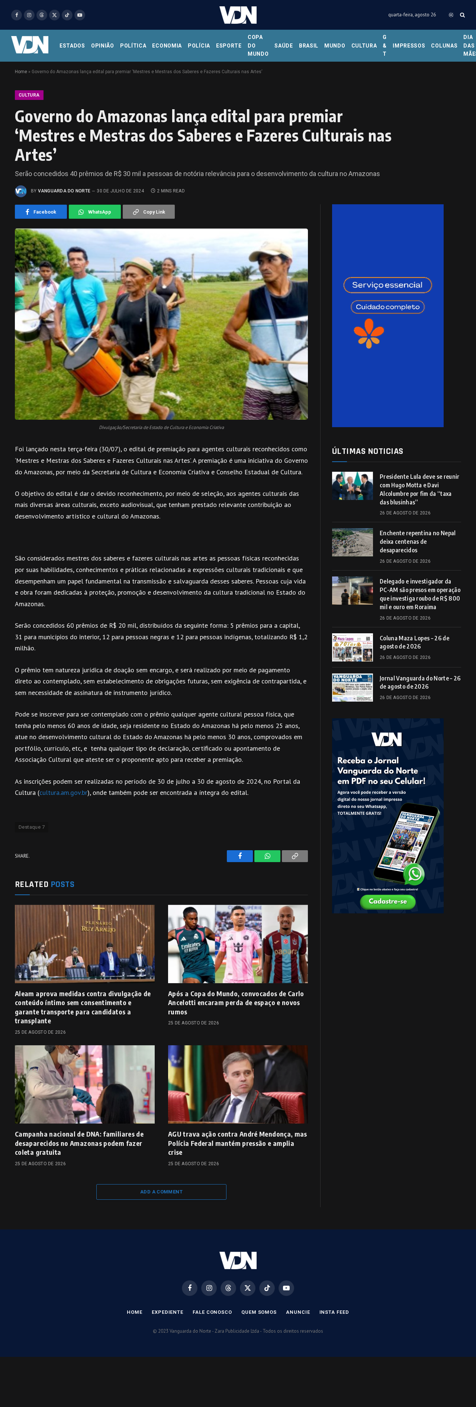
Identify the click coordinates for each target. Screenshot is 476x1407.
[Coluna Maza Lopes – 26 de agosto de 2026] (352, 647)
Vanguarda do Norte (64, 191)
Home (21, 71)
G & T (385, 45)
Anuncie (298, 1312)
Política (133, 46)
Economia (167, 46)
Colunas (444, 46)
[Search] (462, 15)
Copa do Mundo (258, 45)
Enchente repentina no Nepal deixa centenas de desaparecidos (418, 541)
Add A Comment (161, 1192)
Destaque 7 (32, 827)
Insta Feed (334, 1312)
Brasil (308, 46)
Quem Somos (259, 1312)
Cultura (364, 46)
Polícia (199, 46)
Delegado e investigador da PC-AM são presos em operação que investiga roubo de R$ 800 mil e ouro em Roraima (420, 594)
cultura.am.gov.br (63, 792)
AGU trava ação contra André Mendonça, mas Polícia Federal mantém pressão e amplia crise (237, 1143)
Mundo (334, 46)
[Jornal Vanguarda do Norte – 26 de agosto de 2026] (352, 687)
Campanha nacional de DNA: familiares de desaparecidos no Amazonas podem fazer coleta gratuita (79, 1143)
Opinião (102, 46)
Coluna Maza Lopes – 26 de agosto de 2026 (414, 642)
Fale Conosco (212, 1312)
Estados (72, 46)
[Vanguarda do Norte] (238, 15)
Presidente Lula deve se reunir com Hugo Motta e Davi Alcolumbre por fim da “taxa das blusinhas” (420, 489)
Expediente (167, 1312)
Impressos (409, 46)
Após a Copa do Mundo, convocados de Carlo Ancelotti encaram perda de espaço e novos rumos (236, 1002)
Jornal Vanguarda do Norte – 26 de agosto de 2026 (420, 682)
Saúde (283, 46)
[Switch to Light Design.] (451, 14)
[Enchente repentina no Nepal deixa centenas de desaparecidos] (352, 542)
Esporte (229, 46)
